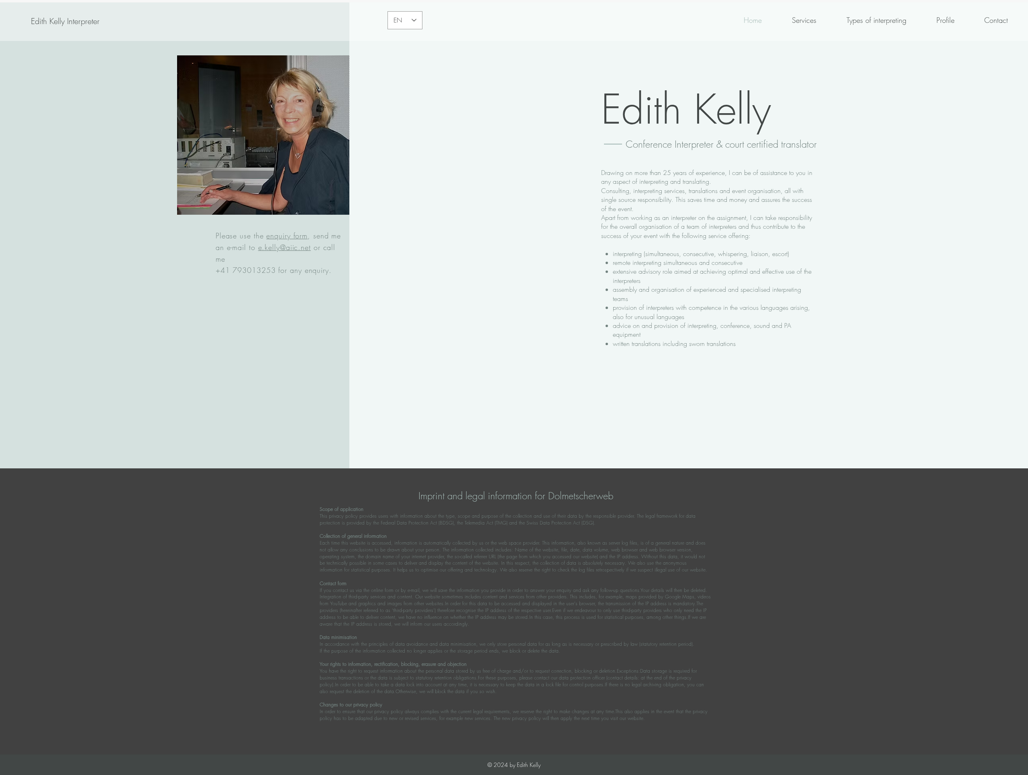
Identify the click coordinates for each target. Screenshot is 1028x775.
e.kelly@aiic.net (284, 247)
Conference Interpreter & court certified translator (721, 144)
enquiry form (287, 235)
